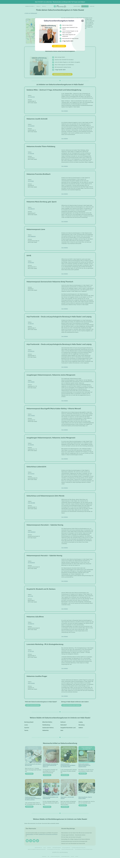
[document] (60, 429)
